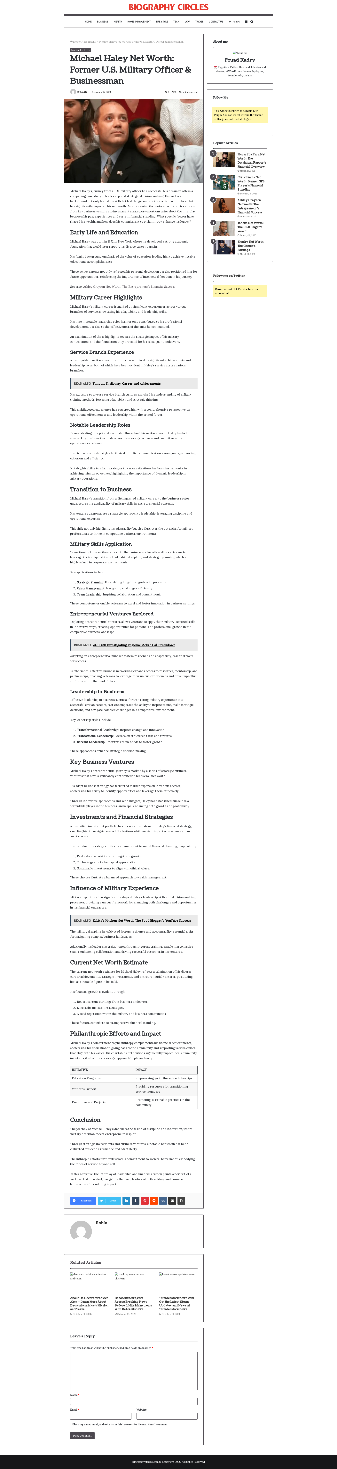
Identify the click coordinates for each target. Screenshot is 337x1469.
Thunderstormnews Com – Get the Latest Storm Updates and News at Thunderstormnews (178, 1303)
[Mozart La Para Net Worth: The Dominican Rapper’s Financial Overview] (224, 159)
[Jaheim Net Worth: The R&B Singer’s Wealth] (224, 228)
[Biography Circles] (168, 7)
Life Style (162, 21)
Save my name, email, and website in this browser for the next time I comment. (120, 1424)
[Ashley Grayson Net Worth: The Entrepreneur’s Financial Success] (224, 205)
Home (88, 21)
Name (74, 1395)
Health (118, 21)
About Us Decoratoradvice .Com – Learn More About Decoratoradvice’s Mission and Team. (89, 1303)
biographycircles (80, 49)
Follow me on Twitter (229, 276)
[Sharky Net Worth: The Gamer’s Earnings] (224, 247)
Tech (176, 21)
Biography (89, 41)
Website (141, 1409)
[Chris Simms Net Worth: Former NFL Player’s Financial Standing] (224, 182)
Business (102, 21)
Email (74, 1409)
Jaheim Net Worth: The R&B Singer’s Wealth (250, 227)
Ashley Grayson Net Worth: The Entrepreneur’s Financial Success (129, 286)
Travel (199, 21)
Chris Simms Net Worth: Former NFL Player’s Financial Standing (251, 183)
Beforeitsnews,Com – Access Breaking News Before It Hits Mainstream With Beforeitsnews (133, 1303)
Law (187, 21)
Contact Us (216, 21)
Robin (80, 91)
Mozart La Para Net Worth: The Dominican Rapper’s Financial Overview (252, 161)
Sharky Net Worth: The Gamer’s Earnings (251, 246)
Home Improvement (139, 21)
